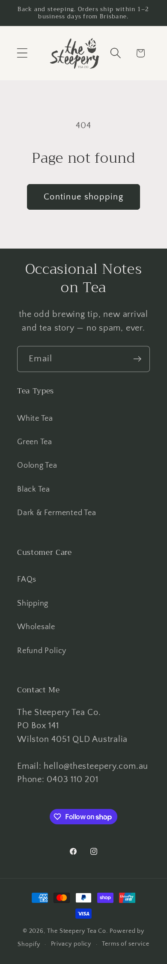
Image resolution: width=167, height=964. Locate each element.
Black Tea (33, 489)
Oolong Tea (37, 465)
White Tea (35, 418)
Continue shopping (83, 197)
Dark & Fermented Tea (56, 513)
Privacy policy (71, 944)
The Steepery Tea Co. (77, 931)
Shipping (32, 603)
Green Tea (34, 442)
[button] (22, 53)
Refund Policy (41, 651)
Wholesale (36, 627)
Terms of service (125, 944)
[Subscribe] (137, 359)
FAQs (26, 579)
